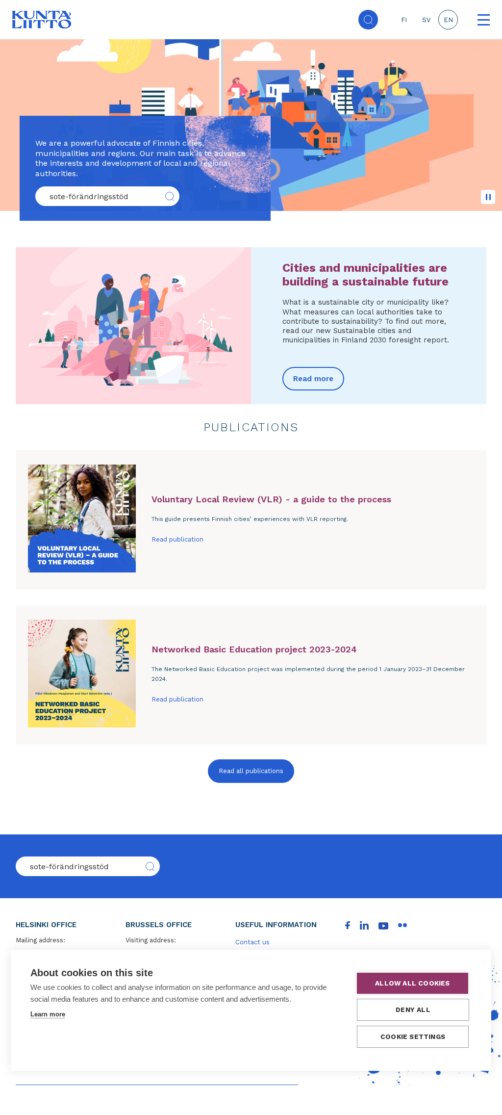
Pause (488, 197)
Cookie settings (412, 1036)
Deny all (413, 1009)
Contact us (252, 942)
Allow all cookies (412, 983)
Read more (313, 378)
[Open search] (368, 19)
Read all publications (251, 771)
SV (426, 20)
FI (404, 20)
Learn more (47, 1014)
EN (448, 20)
